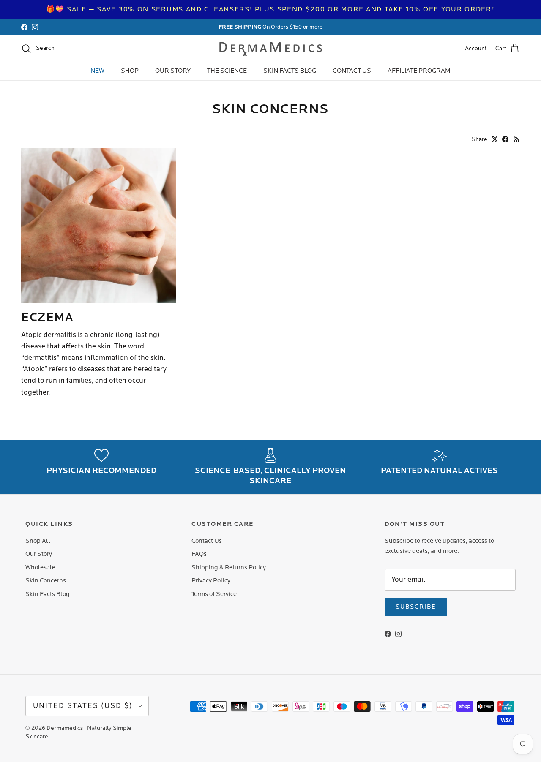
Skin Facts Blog (47, 594)
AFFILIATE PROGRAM (419, 70)
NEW (97, 70)
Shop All (37, 540)
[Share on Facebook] (505, 139)
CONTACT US (352, 70)
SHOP (130, 70)
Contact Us (206, 540)
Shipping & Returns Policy (228, 567)
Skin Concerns (45, 580)
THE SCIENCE (227, 70)
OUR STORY (173, 70)
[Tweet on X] (495, 139)
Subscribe (416, 607)
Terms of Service (214, 594)
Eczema (47, 317)
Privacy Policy (210, 580)
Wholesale (40, 567)
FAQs (199, 554)
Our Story (38, 554)
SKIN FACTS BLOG (289, 70)
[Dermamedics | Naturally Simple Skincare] (271, 48)
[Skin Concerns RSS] (517, 139)
